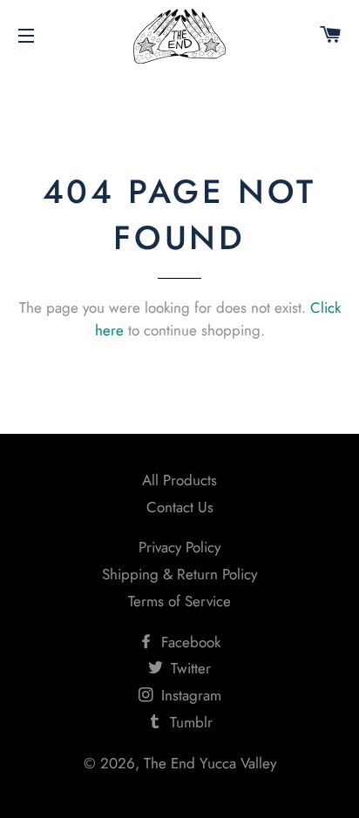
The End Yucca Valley (210, 763)
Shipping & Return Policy (179, 574)
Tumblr (189, 722)
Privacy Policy (179, 547)
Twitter (188, 668)
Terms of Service (179, 601)
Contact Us (179, 507)
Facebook (188, 642)
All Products (179, 480)
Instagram (189, 695)
